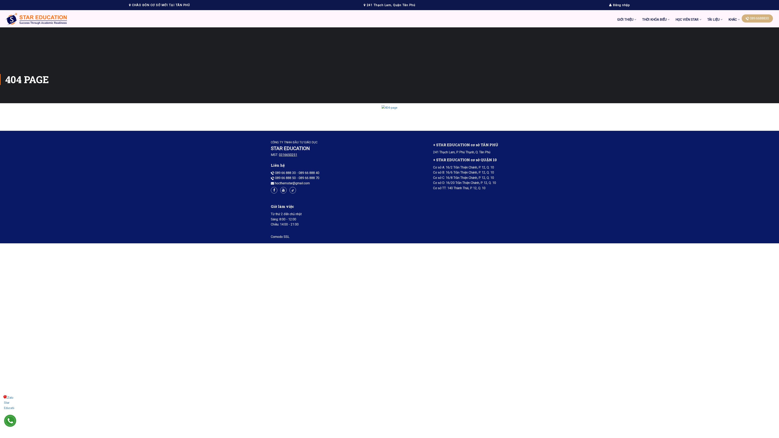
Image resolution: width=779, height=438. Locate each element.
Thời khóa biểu (654, 19)
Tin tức (733, 34)
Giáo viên (734, 43)
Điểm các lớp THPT (689, 53)
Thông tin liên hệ (739, 53)
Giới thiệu (625, 19)
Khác (732, 19)
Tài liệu (713, 19)
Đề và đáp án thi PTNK (691, 62)
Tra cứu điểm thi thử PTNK (694, 82)
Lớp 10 (712, 91)
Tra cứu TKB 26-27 (655, 82)
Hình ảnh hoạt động (689, 72)
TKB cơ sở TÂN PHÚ (656, 53)
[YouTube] (283, 190)
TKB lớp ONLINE (654, 62)
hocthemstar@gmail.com (292, 183)
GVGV (732, 72)
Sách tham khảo (718, 120)
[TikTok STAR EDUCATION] (292, 190)
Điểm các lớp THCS (689, 43)
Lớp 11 (712, 101)
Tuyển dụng (736, 62)
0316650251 (288, 155)
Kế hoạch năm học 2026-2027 (663, 72)
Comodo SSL (280, 237)
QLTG (732, 82)
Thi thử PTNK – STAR (691, 91)
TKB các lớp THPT (655, 43)
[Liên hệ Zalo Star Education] (9, 403)
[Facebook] (274, 190)
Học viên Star (687, 19)
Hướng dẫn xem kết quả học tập (698, 34)
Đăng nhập (621, 5)
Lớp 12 (712, 110)
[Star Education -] (36, 19)
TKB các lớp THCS (655, 34)
